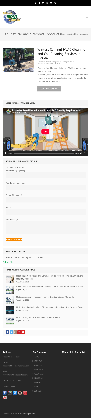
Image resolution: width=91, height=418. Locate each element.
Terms (12, 386)
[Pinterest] (19, 332)
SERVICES (38, 365)
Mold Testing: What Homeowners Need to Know (38, 317)
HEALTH (37, 382)
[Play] (6, 153)
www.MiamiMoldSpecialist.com (15, 375)
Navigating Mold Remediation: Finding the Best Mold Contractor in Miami (49, 286)
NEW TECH (38, 369)
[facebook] (5, 394)
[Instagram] (15, 332)
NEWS (36, 386)
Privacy (5, 386)
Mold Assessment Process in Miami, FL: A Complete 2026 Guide (45, 296)
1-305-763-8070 (14, 380)
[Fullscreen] (85, 153)
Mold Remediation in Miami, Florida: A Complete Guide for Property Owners (50, 307)
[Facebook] (7, 332)
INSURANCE (38, 378)
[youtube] (5, 399)
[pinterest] (25, 394)
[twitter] (15, 394)
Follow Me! (8, 262)
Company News (68, 62)
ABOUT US (38, 361)
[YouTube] (23, 332)
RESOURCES (39, 374)
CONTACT (38, 391)
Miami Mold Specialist (53, 62)
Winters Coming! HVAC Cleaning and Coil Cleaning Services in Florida (61, 53)
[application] (45, 132)
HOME (36, 357)
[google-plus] (10, 394)
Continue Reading (49, 89)
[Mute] (81, 153)
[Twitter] (11, 332)
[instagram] (20, 394)
